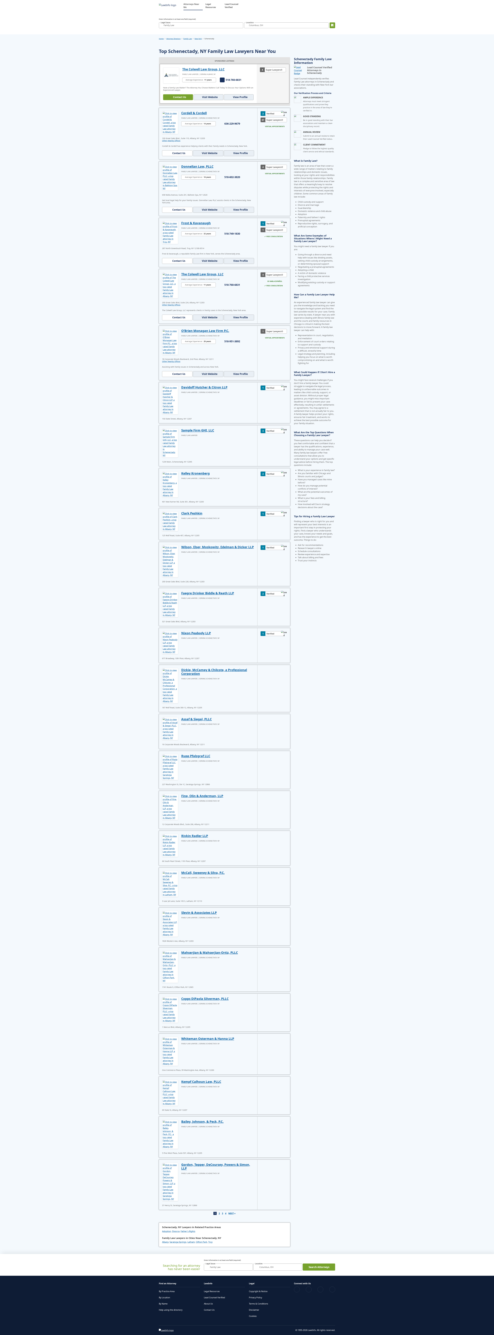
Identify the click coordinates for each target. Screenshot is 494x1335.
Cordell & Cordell (194, 113)
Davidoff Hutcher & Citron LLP (204, 387)
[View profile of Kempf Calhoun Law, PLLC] (170, 1092)
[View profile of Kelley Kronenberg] (170, 484)
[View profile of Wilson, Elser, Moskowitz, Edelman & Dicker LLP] (170, 561)
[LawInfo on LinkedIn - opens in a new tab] (332, 1289)
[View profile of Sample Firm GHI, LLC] (170, 442)
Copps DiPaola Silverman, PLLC (205, 998)
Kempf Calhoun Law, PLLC (201, 1081)
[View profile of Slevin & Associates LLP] (170, 923)
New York (198, 38)
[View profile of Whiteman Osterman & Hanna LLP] (170, 1051)
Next (231, 1213)
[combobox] (201, 25)
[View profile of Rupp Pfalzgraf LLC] (170, 766)
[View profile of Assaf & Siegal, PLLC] (170, 728)
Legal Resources (210, 6)
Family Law (187, 38)
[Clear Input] (240, 25)
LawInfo (208, 1283)
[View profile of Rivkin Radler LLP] (170, 845)
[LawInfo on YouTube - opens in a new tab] (320, 1289)
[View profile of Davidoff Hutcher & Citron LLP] (170, 399)
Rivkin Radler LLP (194, 836)
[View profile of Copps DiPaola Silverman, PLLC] (170, 1009)
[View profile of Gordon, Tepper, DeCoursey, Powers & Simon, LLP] (170, 1181)
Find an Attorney (167, 1283)
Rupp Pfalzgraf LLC (195, 756)
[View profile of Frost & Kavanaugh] (170, 232)
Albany (165, 1242)
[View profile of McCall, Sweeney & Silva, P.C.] (170, 883)
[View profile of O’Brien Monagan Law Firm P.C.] (170, 341)
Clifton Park (201, 1242)
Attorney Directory (173, 38)
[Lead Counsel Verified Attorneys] (299, 70)
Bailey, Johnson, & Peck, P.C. (202, 1121)
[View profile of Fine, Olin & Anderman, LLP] (170, 806)
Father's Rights (188, 1231)
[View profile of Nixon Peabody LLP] (170, 642)
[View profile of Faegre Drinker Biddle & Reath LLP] (170, 604)
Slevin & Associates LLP (199, 912)
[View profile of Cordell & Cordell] (170, 122)
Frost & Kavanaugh (196, 223)
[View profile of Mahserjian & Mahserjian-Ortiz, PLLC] (170, 966)
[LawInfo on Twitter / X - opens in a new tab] (309, 1289)
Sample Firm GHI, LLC (197, 430)
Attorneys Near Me (193, 6)
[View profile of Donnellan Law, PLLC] (170, 177)
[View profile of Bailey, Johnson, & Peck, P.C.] (170, 1134)
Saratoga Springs (178, 1242)
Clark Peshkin (191, 513)
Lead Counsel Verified (231, 6)
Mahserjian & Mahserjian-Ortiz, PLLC (209, 952)
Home (161, 38)
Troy (210, 1242)
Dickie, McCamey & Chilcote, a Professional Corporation (214, 672)
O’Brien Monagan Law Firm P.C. (205, 331)
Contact (179, 97)
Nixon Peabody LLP (196, 633)
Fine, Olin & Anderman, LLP (202, 796)
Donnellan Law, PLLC (197, 166)
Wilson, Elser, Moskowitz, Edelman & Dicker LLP (217, 547)
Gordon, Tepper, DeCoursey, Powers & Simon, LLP (215, 1166)
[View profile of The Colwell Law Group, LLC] (171, 75)
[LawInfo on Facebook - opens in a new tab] (297, 1289)
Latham (191, 1242)
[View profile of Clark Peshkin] (170, 521)
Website (210, 97)
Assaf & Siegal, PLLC (196, 719)
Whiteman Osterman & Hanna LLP (207, 1038)
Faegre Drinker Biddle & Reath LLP (207, 593)
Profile (240, 97)
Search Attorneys (319, 1267)
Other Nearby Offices (171, 140)
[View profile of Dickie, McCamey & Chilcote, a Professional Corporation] (170, 685)
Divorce (176, 1231)
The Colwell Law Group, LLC (203, 69)
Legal (251, 1283)
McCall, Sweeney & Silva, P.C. (203, 872)
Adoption (166, 1231)
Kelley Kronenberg (195, 473)
